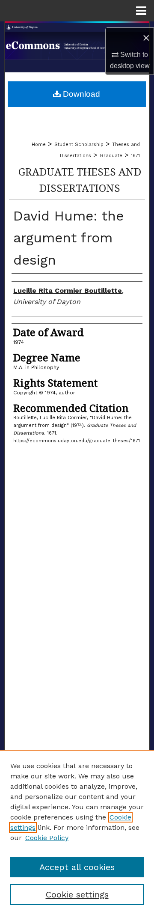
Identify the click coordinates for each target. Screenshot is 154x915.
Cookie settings (77, 894)
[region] (77, 832)
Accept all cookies (77, 867)
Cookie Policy (46, 838)
